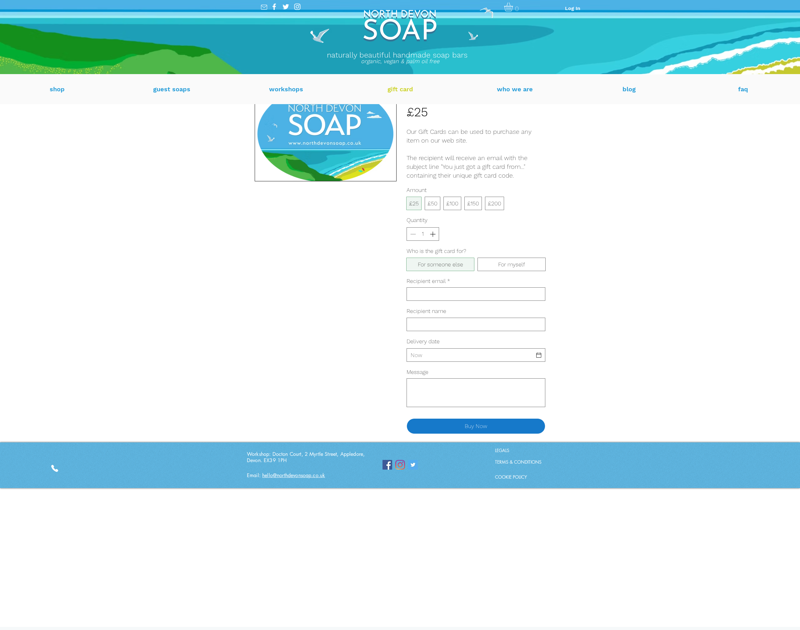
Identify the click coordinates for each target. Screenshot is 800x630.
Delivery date (423, 341)
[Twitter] (286, 7)
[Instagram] (297, 7)
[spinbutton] (422, 234)
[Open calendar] (538, 355)
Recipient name (426, 311)
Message (417, 372)
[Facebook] (274, 7)
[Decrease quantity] (412, 234)
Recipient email (428, 281)
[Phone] (264, 7)
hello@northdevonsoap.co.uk (293, 475)
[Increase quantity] (433, 234)
